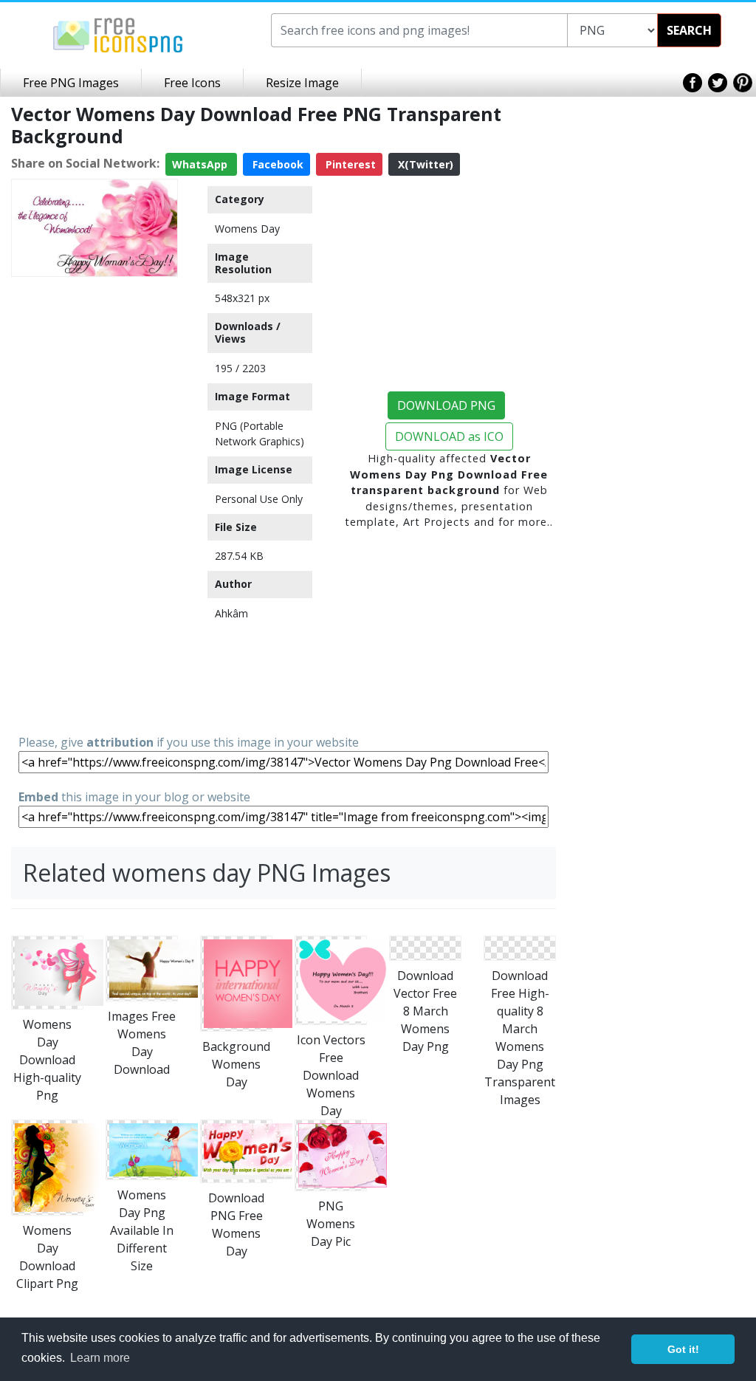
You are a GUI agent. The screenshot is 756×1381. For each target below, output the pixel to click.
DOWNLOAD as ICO (449, 436)
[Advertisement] (94, 504)
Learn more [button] (100, 1357)
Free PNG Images (71, 83)
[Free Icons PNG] (118, 34)
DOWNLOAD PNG (446, 405)
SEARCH (689, 30)
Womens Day (247, 229)
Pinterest (349, 164)
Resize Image (302, 83)
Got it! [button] (683, 1349)
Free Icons (192, 83)
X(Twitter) (424, 164)
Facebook (276, 164)
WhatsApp (201, 164)
